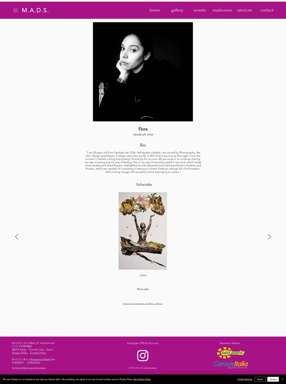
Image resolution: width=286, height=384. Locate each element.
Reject (260, 379)
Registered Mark (40, 359)
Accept (273, 379)
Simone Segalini (150, 368)
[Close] (282, 379)
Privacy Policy (20, 352)
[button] (177, 10)
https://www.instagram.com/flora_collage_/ (143, 303)
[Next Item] (269, 237)
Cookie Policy (38, 352)
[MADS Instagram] (142, 355)
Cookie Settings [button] (244, 379)
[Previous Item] (16, 237)
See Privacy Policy (142, 379)
